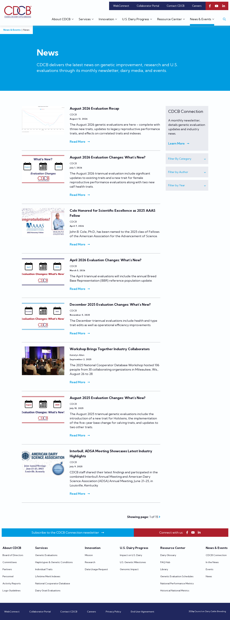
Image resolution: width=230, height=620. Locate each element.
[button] (187, 159)
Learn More (176, 143)
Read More (77, 142)
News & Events (12, 29)
